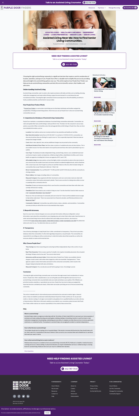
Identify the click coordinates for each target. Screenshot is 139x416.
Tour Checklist (46, 192)
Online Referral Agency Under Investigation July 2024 (61, 220)
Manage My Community (116, 391)
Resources (92, 7)
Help (52, 396)
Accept (47, 412)
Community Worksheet (35, 192)
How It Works (55, 386)
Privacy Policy (94, 386)
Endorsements (75, 396)
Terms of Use (93, 388)
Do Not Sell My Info (95, 391)
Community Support (114, 393)
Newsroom (74, 393)
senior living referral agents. (39, 220)
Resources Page (30, 200)
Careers (73, 388)
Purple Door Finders (29, 108)
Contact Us (54, 393)
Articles (73, 391)
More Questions (28, 351)
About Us (73, 386)
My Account (54, 388)
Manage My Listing (114, 7)
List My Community (114, 388)
